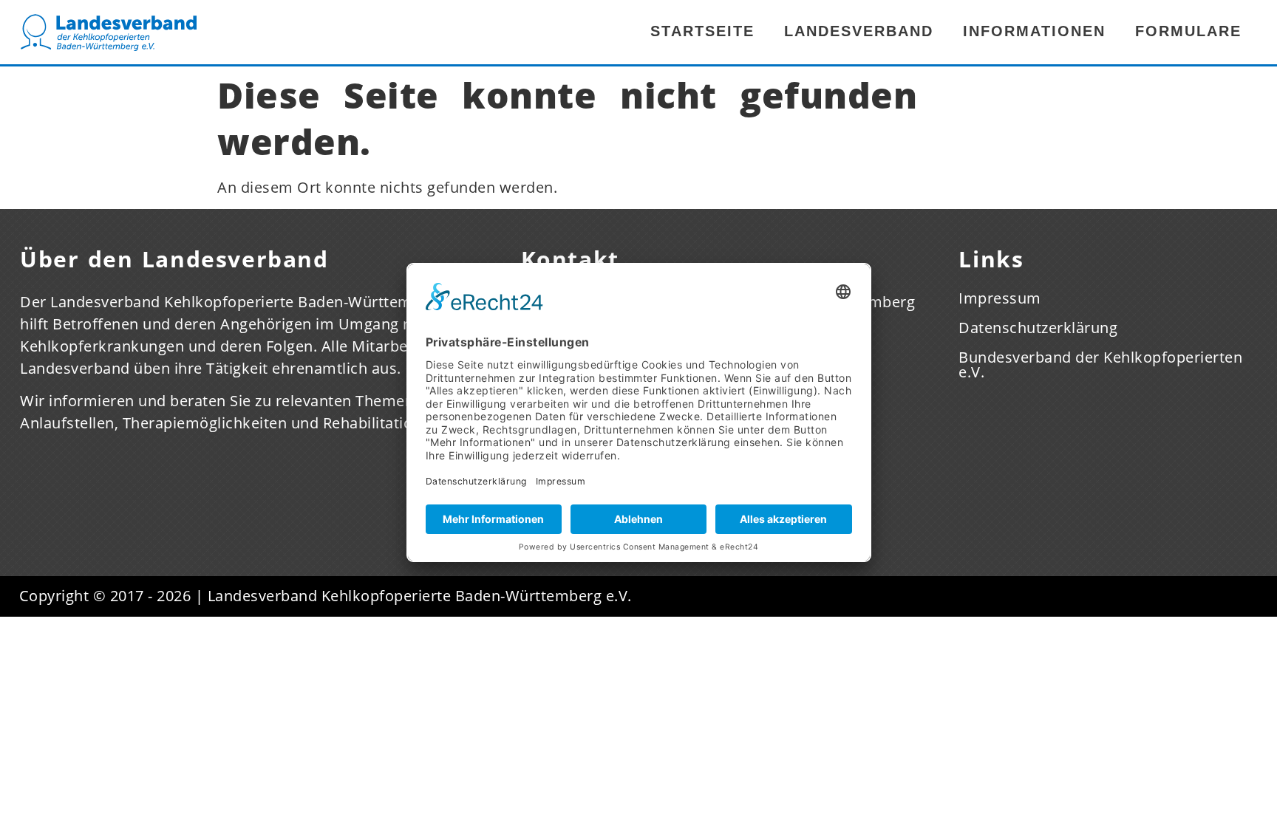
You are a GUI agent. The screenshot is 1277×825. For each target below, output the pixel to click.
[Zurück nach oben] (1243, 737)
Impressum (999, 298)
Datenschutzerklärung (1037, 328)
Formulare (1188, 31)
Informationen (1034, 31)
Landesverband (858, 31)
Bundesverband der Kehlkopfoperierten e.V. (1100, 365)
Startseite (702, 31)
